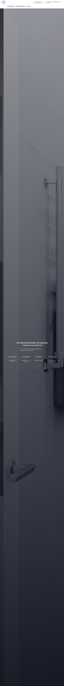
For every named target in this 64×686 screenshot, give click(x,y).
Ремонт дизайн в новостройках (20, 6)
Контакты (28, 6)
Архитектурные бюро (11, 6)
